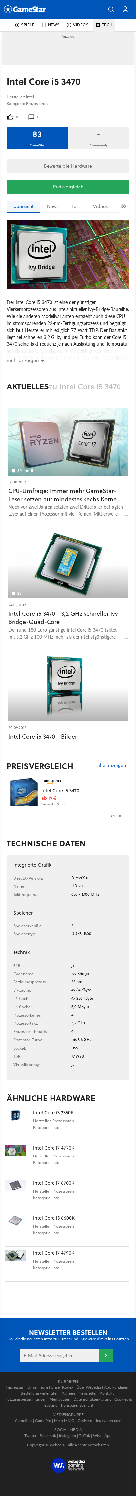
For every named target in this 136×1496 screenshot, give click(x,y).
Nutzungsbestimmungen (25, 1399)
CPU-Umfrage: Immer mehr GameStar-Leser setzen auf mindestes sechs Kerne (62, 495)
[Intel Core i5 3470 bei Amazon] (24, 792)
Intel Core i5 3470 (60, 790)
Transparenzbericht (76, 1405)
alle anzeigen (111, 765)
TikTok (84, 1435)
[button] (111, 9)
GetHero (85, 1420)
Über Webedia (88, 1387)
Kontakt (107, 1393)
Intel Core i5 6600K (54, 1217)
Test (76, 206)
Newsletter (87, 1393)
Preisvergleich (68, 186)
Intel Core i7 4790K (53, 1252)
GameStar (23, 1420)
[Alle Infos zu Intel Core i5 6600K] (19, 1229)
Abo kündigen (116, 1387)
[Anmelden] (106, 1355)
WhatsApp (102, 1435)
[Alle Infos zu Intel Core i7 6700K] (19, 1194)
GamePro (43, 1420)
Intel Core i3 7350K (53, 1112)
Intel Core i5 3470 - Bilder (42, 736)
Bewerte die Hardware (68, 166)
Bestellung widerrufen (40, 1393)
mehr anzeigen (23, 360)
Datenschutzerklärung (92, 1399)
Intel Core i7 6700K (53, 1182)
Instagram (67, 1435)
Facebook (47, 1435)
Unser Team (37, 1387)
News (52, 206)
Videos (100, 206)
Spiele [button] (28, 25)
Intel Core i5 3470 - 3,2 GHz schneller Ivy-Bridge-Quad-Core (64, 618)
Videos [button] (81, 25)
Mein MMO (64, 1420)
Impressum (15, 1387)
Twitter (30, 1435)
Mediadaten (60, 1399)
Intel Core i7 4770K (53, 1147)
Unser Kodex (62, 1387)
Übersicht (23, 206)
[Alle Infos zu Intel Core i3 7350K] (19, 1124)
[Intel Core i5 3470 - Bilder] (68, 687)
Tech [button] (107, 25)
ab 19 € (48, 798)
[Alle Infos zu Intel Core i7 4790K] (19, 1264)
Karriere (68, 1393)
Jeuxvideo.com (108, 1420)
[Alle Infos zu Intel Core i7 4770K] (19, 1159)
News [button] (54, 25)
